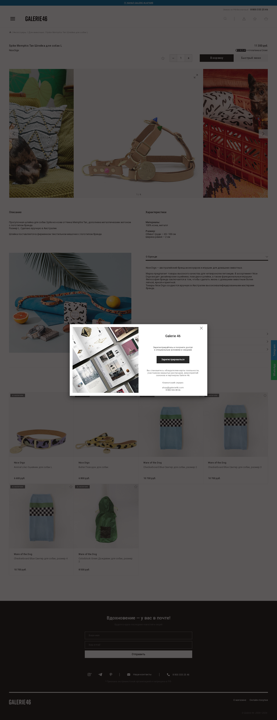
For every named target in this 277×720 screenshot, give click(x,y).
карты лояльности (189, 370)
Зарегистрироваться (172, 359)
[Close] (201, 328)
